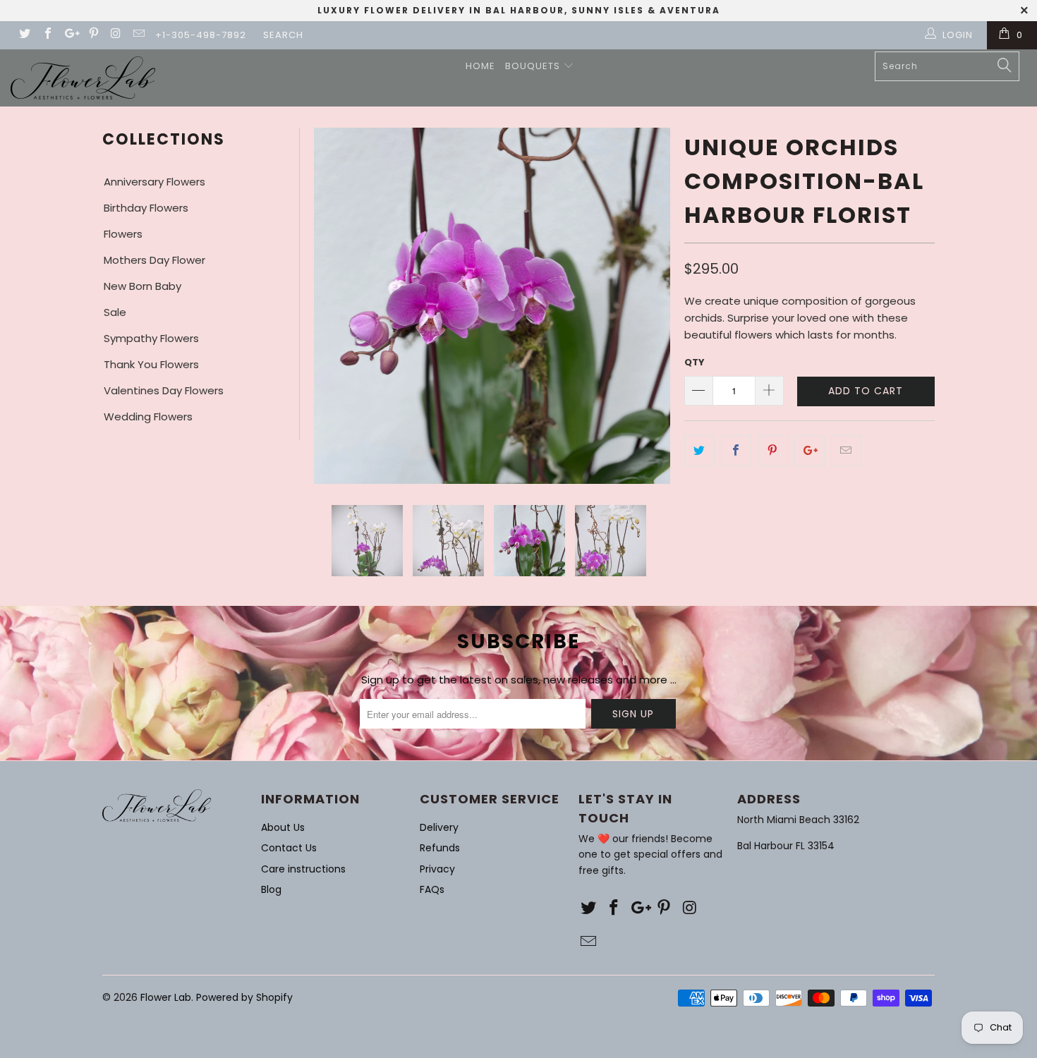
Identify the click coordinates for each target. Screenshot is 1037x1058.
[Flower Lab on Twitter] (24, 35)
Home (480, 66)
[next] (651, 306)
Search (283, 35)
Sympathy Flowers (151, 338)
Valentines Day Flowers (164, 390)
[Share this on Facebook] (736, 450)
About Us (283, 827)
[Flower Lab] (83, 78)
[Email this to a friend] (846, 450)
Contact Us (289, 848)
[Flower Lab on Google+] (69, 35)
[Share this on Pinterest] (773, 450)
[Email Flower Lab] (138, 35)
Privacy (437, 869)
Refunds (440, 848)
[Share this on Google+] (809, 450)
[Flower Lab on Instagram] (115, 35)
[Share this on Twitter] (699, 450)
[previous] (333, 306)
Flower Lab (165, 997)
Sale (115, 312)
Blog (271, 889)
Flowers (123, 233)
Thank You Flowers (151, 364)
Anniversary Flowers (154, 181)
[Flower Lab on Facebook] (46, 35)
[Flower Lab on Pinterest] (92, 35)
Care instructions (303, 869)
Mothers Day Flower (154, 260)
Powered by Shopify (244, 997)
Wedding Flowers (148, 416)
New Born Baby (142, 286)
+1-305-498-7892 (200, 35)
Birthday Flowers (146, 207)
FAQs (432, 889)
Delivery (439, 827)
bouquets (534, 66)
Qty (694, 362)
